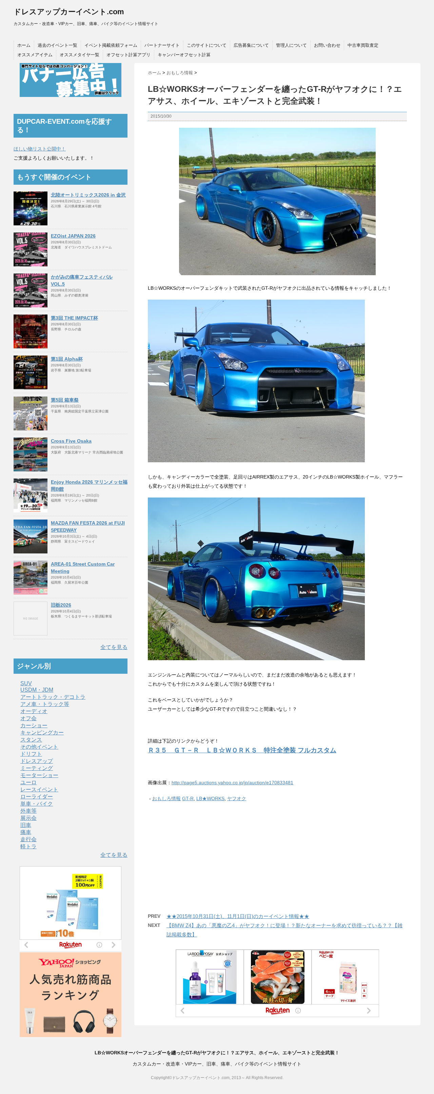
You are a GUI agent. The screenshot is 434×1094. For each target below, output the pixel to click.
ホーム (24, 45)
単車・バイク (36, 804)
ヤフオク (236, 798)
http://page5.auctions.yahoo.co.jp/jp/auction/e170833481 (232, 782)
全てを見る (113, 647)
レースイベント (39, 789)
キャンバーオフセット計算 (184, 54)
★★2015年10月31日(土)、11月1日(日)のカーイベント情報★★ (237, 916)
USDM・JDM (36, 690)
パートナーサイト (162, 45)
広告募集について (251, 45)
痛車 (25, 832)
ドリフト (31, 754)
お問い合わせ (327, 45)
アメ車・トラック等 (44, 704)
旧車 (25, 825)
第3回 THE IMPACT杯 (74, 318)
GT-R (188, 798)
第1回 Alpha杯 (67, 359)
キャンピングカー (42, 732)
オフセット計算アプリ (128, 54)
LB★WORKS (210, 798)
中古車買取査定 (363, 45)
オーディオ (33, 711)
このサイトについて (206, 45)
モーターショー (39, 775)
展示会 (28, 818)
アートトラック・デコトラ (52, 697)
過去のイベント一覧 (57, 45)
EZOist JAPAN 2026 (73, 236)
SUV (26, 683)
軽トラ (28, 846)
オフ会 (28, 718)
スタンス (31, 740)
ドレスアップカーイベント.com (69, 11)
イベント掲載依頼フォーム (110, 45)
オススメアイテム (35, 54)
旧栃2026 (61, 605)
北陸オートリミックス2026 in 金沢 (88, 195)
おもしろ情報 (166, 798)
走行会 (28, 839)
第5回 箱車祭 (65, 400)
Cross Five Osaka (71, 441)
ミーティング (36, 768)
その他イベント (39, 747)
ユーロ (28, 782)
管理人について (291, 45)
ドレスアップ (36, 761)
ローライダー (36, 796)
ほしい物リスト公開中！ (40, 148)
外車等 (28, 811)
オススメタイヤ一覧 (79, 54)
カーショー (33, 725)
